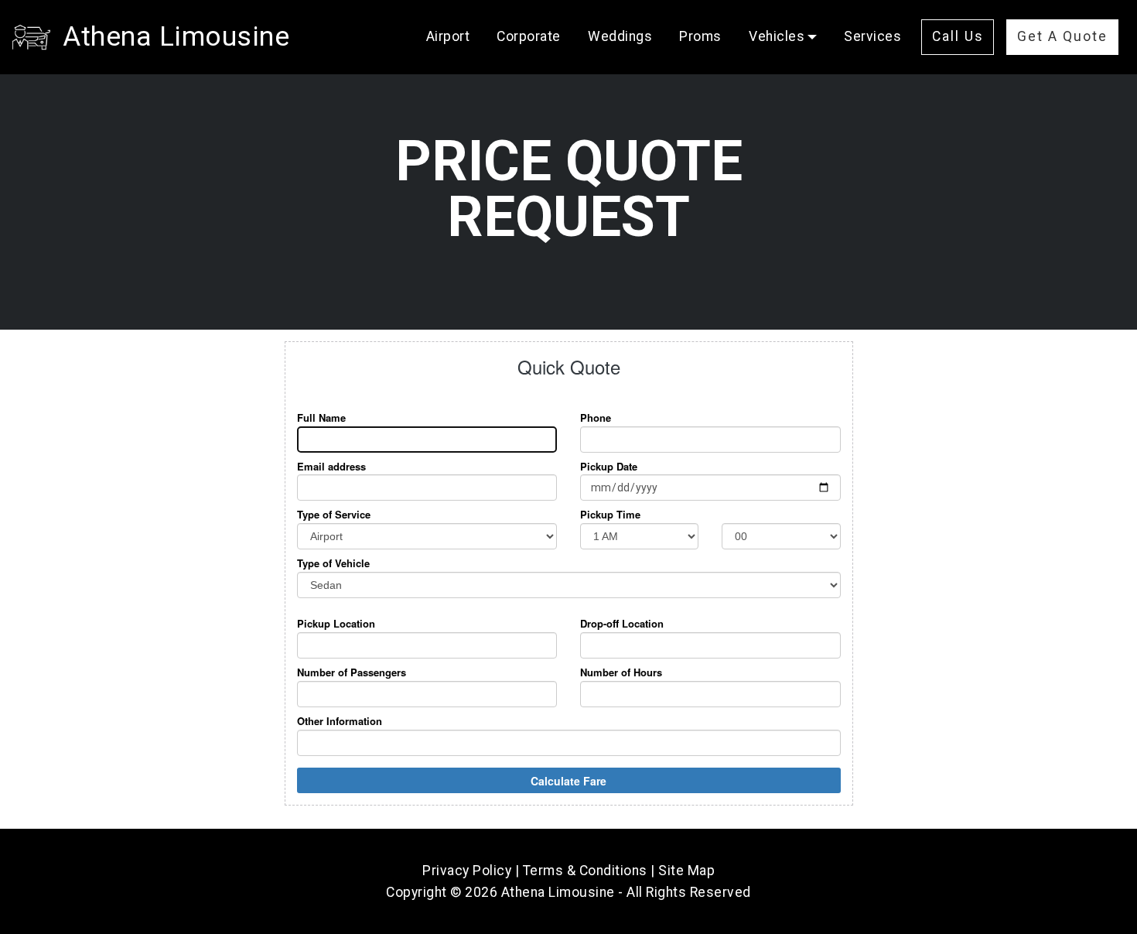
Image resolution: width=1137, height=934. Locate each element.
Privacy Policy (466, 870)
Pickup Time (610, 515)
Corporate (529, 36)
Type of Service (333, 515)
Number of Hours (621, 672)
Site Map (686, 870)
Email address (331, 467)
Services (872, 36)
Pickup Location (336, 624)
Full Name (321, 418)
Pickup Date (608, 467)
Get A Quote (1062, 36)
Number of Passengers (351, 672)
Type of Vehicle (333, 563)
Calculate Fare (568, 781)
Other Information (339, 721)
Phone (595, 418)
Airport (448, 36)
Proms (700, 36)
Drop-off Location (622, 624)
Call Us (958, 36)
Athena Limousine (176, 36)
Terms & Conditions (585, 870)
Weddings (620, 36)
